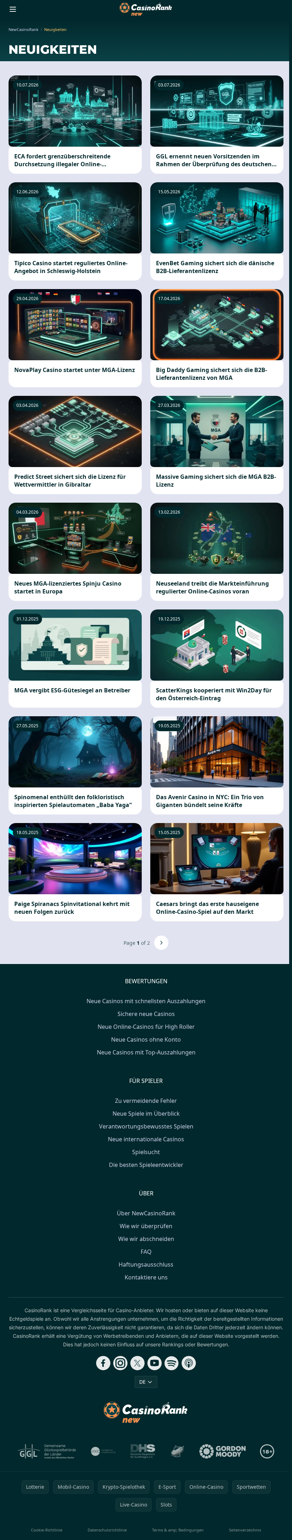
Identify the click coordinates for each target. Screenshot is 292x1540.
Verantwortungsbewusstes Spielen (146, 1126)
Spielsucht (146, 1152)
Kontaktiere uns (146, 1277)
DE (142, 1381)
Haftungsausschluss (146, 1264)
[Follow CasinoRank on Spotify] (172, 1363)
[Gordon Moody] (222, 1451)
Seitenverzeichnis (245, 1530)
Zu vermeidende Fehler (146, 1101)
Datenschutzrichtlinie (107, 1530)
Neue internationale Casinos (146, 1139)
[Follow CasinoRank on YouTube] (154, 1363)
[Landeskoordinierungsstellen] (177, 1451)
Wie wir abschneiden (146, 1239)
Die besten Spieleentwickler (146, 1165)
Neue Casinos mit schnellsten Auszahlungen (146, 1001)
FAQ (146, 1252)
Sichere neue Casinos (146, 1014)
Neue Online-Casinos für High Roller (146, 1027)
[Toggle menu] (13, 9)
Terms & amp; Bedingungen (178, 1530)
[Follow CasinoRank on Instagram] (120, 1363)
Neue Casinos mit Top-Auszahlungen (146, 1052)
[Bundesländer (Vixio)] (103, 1451)
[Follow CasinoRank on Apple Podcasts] (189, 1363)
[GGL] (47, 1451)
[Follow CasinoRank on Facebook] (103, 1363)
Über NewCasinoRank (146, 1213)
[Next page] (161, 943)
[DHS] (142, 1451)
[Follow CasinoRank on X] (137, 1363)
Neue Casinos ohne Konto (146, 1039)
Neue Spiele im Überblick (146, 1113)
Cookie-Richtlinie (46, 1530)
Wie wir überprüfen (146, 1226)
